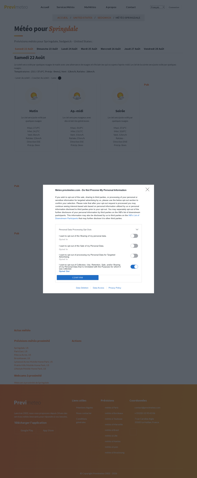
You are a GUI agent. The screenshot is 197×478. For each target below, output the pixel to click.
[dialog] (98, 239)
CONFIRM (77, 278)
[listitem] (98, 229)
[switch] (134, 236)
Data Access (98, 288)
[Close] (148, 190)
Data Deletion (82, 288)
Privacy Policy (115, 288)
